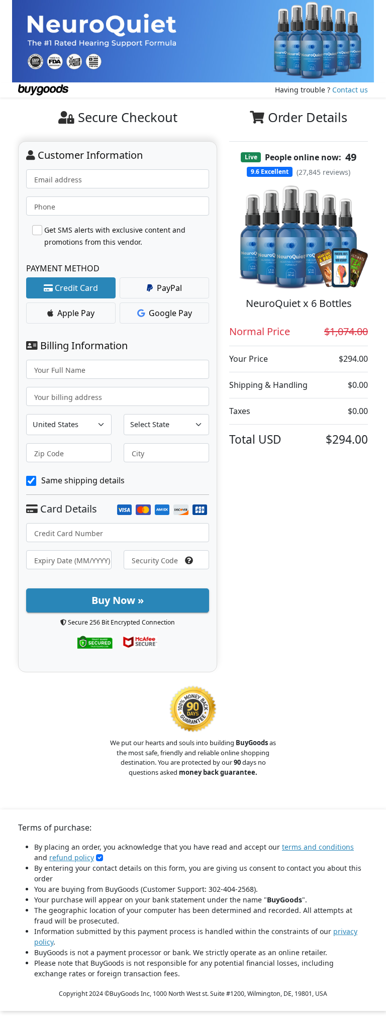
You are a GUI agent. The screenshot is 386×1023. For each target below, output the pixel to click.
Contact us (350, 89)
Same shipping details (83, 480)
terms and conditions (318, 847)
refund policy (71, 857)
